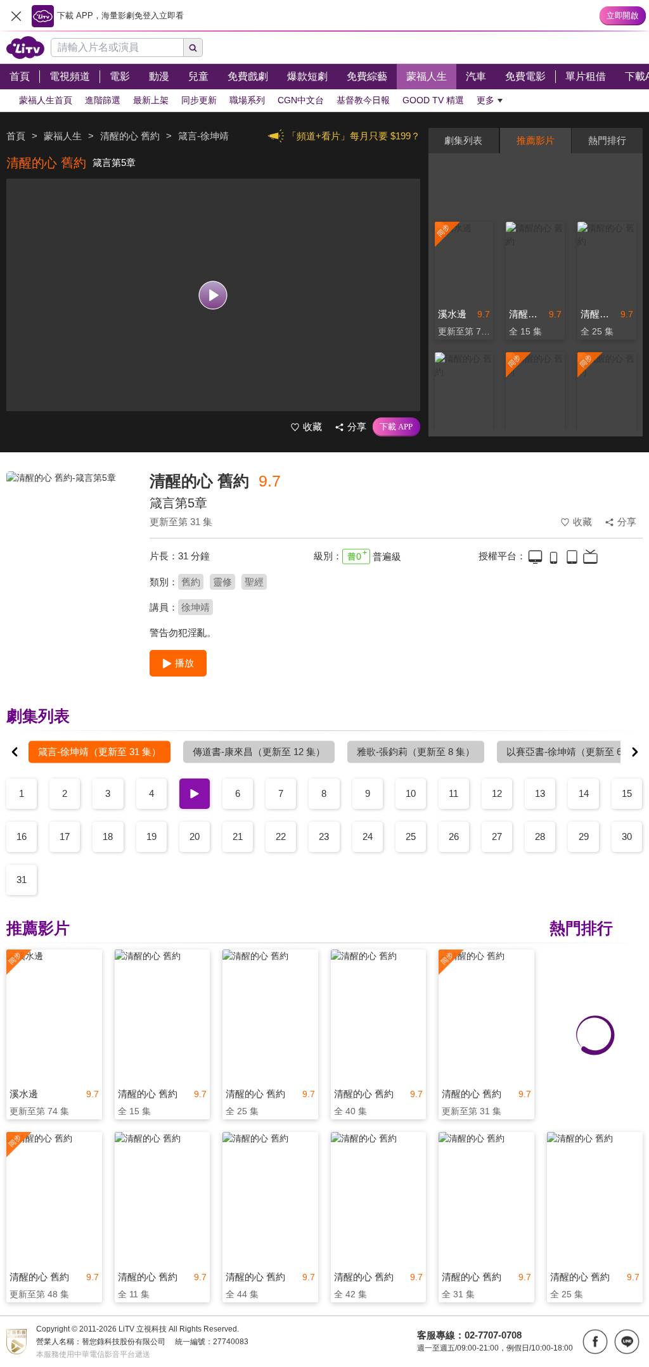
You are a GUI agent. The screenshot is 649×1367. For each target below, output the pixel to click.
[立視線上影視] (25, 47)
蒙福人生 (63, 135)
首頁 (15, 135)
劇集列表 (463, 140)
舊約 (190, 581)
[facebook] (595, 1341)
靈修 (222, 581)
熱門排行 (607, 140)
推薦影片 (536, 140)
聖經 (254, 581)
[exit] (16, 16)
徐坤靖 (195, 607)
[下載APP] (396, 426)
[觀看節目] (213, 295)
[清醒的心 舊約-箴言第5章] (70, 561)
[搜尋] (193, 47)
